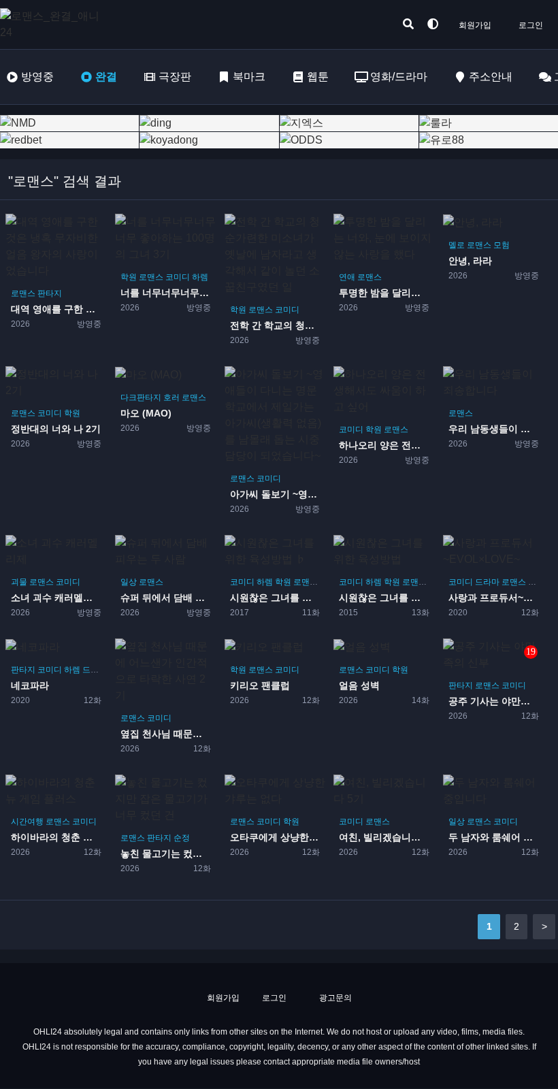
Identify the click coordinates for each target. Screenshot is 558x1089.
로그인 (531, 25)
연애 (347, 277)
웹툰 (318, 76)
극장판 (175, 76)
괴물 (19, 582)
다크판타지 (140, 397)
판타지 (49, 293)
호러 (171, 397)
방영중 (37, 76)
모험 (501, 245)
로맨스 (23, 293)
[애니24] (54, 24)
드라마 (487, 582)
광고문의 (334, 998)
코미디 (177, 277)
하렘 (200, 277)
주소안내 (490, 76)
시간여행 (27, 821)
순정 (182, 838)
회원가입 (475, 25)
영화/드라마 (398, 76)
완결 (106, 76)
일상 (128, 582)
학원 (128, 277)
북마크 (249, 76)
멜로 (456, 245)
